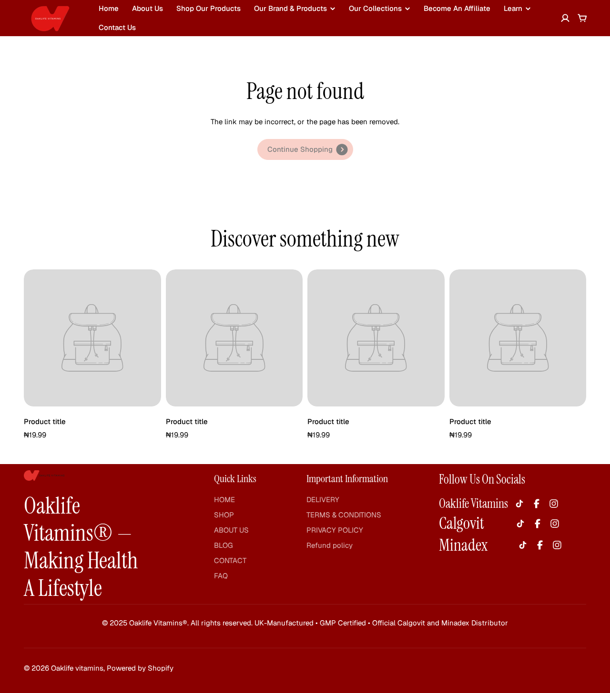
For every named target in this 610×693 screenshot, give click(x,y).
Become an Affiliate (457, 8)
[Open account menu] (565, 18)
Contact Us (117, 27)
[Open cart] (582, 18)
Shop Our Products (208, 8)
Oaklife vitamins (77, 668)
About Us (147, 8)
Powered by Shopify (140, 668)
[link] (305, 149)
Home (109, 8)
